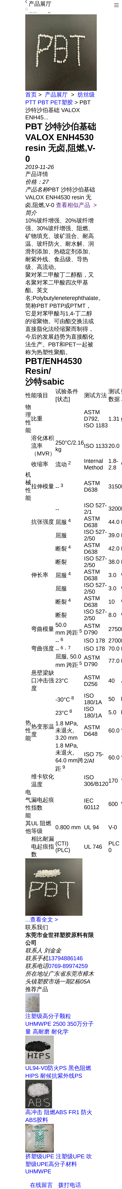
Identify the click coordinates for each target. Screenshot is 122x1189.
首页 (31, 94)
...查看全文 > (41, 919)
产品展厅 (56, 94)
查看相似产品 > (76, 205)
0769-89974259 (68, 966)
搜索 (49, 12)
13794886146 (65, 958)
